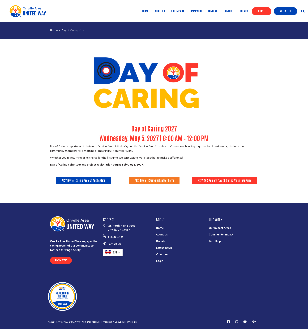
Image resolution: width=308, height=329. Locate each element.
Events (244, 11)
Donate (261, 11)
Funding (213, 11)
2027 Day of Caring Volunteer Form (154, 180)
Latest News (164, 247)
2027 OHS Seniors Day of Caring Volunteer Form (225, 180)
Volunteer (285, 11)
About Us (160, 11)
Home (145, 11)
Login (159, 260)
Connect (229, 11)
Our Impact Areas (220, 227)
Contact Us (114, 243)
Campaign (196, 11)
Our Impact (177, 11)
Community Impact (221, 234)
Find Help (215, 240)
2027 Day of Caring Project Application (83, 180)
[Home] (29, 11)
